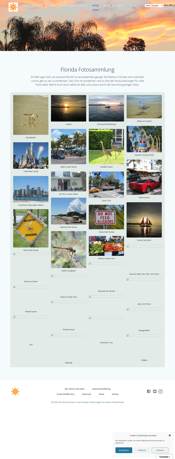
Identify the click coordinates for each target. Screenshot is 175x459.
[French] (168, 5)
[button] (169, 435)
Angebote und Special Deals (74, 5)
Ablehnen (142, 450)
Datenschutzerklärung (101, 389)
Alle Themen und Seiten (74, 389)
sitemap (115, 394)
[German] (170, 5)
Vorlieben (160, 450)
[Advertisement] (77, 428)
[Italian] (173, 5)
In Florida (37, 5)
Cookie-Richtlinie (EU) (65, 394)
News (52, 5)
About (120, 5)
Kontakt (133, 5)
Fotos (96, 5)
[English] (165, 5)
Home (25, 5)
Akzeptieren (124, 450)
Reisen (107, 5)
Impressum (86, 394)
